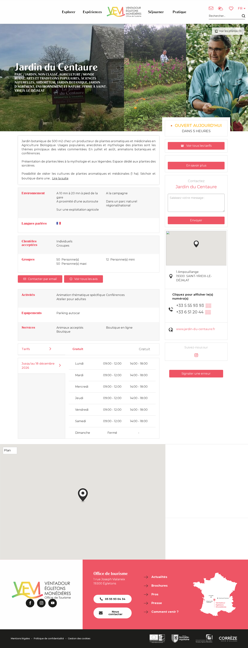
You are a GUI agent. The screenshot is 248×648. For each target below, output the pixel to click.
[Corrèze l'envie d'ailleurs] (228, 638)
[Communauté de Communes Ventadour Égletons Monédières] (204, 638)
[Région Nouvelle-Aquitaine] (180, 638)
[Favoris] (231, 8)
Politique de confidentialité (49, 638)
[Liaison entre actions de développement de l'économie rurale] (157, 638)
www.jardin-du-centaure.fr (195, 329)
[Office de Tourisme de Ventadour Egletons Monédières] (124, 12)
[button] (227, 16)
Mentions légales (20, 638)
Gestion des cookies (79, 638)
